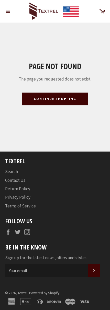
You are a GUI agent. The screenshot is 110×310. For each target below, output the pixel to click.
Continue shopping (55, 99)
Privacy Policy (17, 197)
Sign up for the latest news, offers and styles (45, 258)
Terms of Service (20, 206)
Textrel (23, 293)
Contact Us (15, 180)
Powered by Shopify (44, 293)
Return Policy (17, 189)
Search (11, 171)
